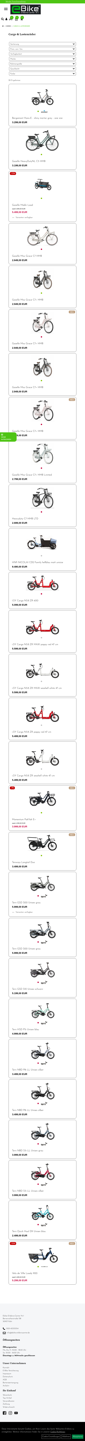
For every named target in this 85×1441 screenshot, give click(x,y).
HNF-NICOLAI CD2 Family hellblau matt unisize (37, 562)
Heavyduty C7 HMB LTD (25, 518)
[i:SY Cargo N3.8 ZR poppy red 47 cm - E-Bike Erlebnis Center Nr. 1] (42, 711)
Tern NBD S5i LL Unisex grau (27, 1150)
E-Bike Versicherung (11, 1371)
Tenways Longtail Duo (23, 862)
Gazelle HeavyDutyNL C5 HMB (28, 161)
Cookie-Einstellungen (51, 1437)
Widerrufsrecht (9, 1407)
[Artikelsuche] (2, 19)
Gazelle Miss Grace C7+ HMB (27, 300)
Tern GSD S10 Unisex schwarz (27, 989)
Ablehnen (66, 1437)
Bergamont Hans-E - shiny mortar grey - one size (37, 118)
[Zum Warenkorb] (21, 20)
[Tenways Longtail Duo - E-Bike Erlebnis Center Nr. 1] (42, 843)
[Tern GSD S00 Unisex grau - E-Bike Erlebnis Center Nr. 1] (42, 883)
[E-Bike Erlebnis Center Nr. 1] (25, 9)
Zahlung (6, 1404)
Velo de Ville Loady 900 (24, 1273)
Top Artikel (7, 1398)
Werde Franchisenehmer (16, 2)
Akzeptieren (78, 1437)
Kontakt (6, 1368)
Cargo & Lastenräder (21, 26)
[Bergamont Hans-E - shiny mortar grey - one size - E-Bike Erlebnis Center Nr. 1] (42, 97)
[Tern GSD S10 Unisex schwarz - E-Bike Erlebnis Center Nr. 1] (42, 970)
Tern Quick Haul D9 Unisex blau (29, 1231)
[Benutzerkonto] (6, 19)
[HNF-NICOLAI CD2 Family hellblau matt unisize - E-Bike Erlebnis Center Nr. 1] (42, 541)
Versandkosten (8, 1401)
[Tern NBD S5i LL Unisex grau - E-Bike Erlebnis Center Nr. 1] (42, 1131)
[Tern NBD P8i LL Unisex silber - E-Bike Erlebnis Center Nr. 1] (42, 1050)
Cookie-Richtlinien (57, 1432)
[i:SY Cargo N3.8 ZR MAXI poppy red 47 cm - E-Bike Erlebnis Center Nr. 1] (42, 623)
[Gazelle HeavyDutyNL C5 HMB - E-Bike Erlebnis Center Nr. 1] (42, 140)
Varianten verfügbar (24, 218)
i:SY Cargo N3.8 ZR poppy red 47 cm (31, 732)
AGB (5, 1380)
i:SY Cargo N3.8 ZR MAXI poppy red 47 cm (35, 644)
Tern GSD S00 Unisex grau (26, 902)
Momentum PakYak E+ (24, 819)
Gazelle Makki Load (22, 205)
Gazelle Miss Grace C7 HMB (27, 256)
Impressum (7, 1374)
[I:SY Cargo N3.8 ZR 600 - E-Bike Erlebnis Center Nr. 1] (42, 582)
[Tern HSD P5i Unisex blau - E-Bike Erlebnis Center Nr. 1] (42, 1010)
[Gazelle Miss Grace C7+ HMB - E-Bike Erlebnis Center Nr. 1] (42, 279)
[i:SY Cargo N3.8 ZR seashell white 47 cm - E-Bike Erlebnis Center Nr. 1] (42, 755)
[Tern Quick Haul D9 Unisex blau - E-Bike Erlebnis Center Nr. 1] (42, 1212)
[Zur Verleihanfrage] (10, 20)
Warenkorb (7, 1395)
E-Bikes (8, 26)
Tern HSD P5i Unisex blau (25, 1029)
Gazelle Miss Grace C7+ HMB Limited (32, 475)
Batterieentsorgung (10, 1383)
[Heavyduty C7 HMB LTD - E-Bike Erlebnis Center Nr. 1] (42, 498)
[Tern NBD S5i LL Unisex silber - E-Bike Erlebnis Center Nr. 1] (42, 1171)
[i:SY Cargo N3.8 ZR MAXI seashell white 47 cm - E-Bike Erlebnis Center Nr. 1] (42, 667)
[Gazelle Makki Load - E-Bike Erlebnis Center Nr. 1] (42, 184)
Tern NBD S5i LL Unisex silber (28, 1191)
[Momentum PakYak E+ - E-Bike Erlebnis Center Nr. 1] (42, 799)
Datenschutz (8, 1377)
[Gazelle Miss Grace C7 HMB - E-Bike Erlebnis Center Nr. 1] (42, 236)
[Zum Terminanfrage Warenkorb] (16, 20)
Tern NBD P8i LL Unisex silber (28, 1070)
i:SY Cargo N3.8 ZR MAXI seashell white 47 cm (37, 688)
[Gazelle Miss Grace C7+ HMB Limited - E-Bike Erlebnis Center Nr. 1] (42, 454)
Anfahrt (6, 1386)
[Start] (2, 26)
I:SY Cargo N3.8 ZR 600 (25, 600)
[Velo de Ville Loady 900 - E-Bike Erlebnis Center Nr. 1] (42, 1253)
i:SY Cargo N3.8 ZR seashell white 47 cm (33, 775)
